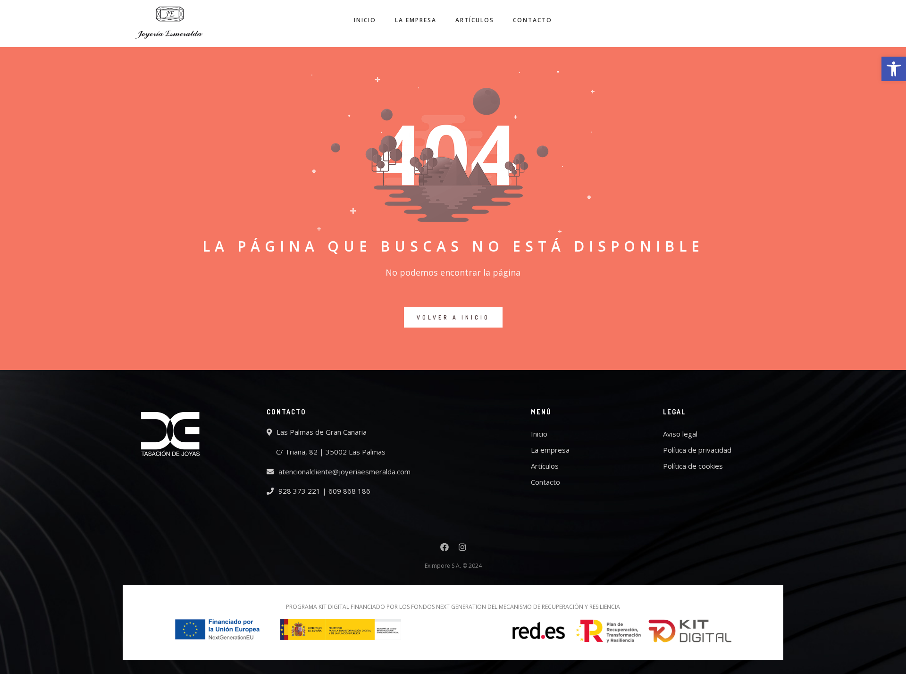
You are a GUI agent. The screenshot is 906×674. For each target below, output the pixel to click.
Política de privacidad (697, 450)
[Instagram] (462, 548)
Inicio (365, 20)
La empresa (415, 20)
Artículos (474, 20)
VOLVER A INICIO (453, 317)
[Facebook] (444, 548)
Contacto (532, 20)
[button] (893, 69)
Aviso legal (680, 433)
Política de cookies (693, 466)
